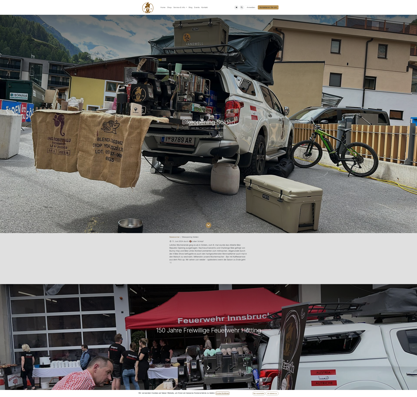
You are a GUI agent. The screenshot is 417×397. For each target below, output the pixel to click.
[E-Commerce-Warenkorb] (236, 7)
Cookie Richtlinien (222, 393)
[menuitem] (163, 7)
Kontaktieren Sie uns (268, 7)
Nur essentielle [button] (258, 393)
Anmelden (251, 7)
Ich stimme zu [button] (272, 393)
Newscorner (174, 237)
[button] (241, 7)
